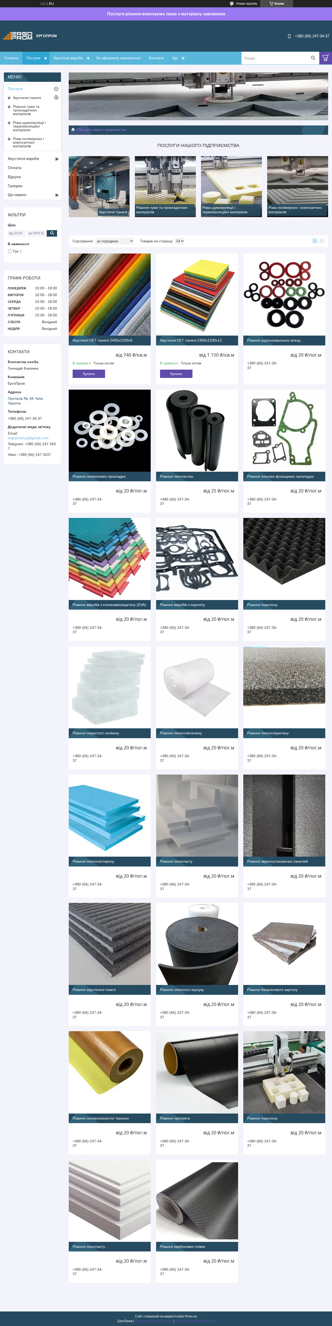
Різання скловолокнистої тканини (101, 1118)
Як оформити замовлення (118, 58)
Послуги (33, 58)
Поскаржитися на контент (154, 1321)
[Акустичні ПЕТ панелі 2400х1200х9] (110, 295)
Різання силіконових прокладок (99, 476)
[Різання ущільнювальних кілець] (284, 295)
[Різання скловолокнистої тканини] (110, 1072)
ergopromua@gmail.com (28, 438)
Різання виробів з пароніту (182, 605)
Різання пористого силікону (96, 733)
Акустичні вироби (68, 58)
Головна (11, 58)
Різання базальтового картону (272, 990)
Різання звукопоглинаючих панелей (277, 861)
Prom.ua (191, 1316)
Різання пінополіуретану (268, 733)
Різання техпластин (176, 476)
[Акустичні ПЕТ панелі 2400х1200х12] (197, 295)
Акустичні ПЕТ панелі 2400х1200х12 (191, 340)
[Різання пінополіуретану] (284, 687)
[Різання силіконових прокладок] (110, 431)
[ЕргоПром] (18, 36)
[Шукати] (313, 58)
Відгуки (14, 177)
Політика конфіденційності (195, 1321)
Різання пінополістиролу (93, 861)
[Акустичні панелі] (99, 186)
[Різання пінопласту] (197, 816)
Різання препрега (175, 1118)
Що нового (17, 194)
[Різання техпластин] (197, 431)
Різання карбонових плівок (182, 1246)
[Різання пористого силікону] (110, 687)
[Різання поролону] (284, 559)
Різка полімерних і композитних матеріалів (28, 142)
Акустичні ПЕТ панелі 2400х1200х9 (102, 340)
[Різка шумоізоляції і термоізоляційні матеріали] (231, 186)
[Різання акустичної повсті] (110, 944)
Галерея (15, 186)
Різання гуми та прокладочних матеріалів (26, 110)
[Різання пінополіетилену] (197, 687)
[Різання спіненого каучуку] (197, 944)
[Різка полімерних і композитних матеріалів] (297, 186)
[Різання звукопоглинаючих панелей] (284, 816)
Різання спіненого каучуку (182, 990)
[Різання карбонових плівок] (197, 1201)
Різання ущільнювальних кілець (274, 340)
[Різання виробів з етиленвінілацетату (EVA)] (110, 559)
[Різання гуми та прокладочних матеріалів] (165, 186)
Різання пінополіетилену (181, 733)
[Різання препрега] (197, 1072)
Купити (89, 374)
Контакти (156, 58)
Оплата (14, 167)
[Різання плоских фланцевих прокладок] (284, 431)
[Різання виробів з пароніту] (197, 559)
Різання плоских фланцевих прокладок (280, 476)
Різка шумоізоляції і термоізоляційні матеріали (29, 126)
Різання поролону (262, 605)
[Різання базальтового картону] (284, 944)
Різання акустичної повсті (94, 990)
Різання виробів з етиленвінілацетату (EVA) (109, 605)
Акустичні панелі (27, 98)
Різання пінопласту (176, 861)
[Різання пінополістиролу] (110, 816)
